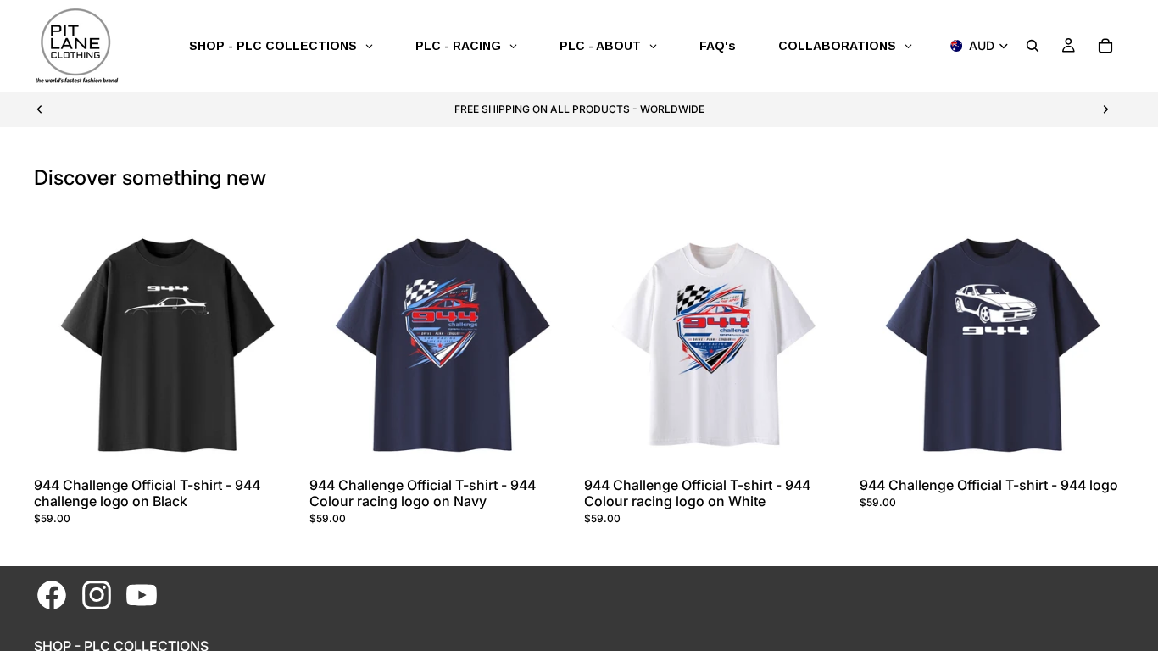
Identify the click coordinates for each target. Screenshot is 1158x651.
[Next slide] (1105, 109)
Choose (287, 444)
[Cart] (1105, 45)
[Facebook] (52, 595)
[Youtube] (141, 595)
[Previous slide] (39, 109)
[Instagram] (96, 595)
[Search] (1032, 45)
